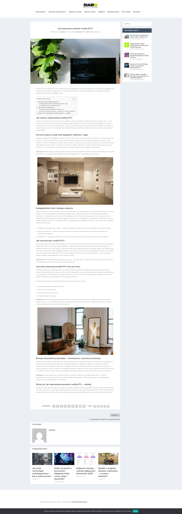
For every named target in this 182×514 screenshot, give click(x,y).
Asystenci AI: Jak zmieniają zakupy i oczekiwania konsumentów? (138, 65)
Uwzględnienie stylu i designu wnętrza (50, 105)
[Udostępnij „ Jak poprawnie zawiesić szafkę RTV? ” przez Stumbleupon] (76, 406)
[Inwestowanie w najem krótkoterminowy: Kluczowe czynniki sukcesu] (126, 45)
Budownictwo (113, 12)
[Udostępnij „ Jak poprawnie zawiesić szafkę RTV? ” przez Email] (80, 406)
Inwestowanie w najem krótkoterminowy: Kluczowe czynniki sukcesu (139, 45)
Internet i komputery (57, 12)
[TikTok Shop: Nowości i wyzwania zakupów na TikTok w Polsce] (126, 55)
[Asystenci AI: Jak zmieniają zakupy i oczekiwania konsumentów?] (126, 65)
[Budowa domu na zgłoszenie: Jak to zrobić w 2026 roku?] (126, 36)
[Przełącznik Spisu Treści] (73, 99)
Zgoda (135, 511)
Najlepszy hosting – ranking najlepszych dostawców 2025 (85, 471)
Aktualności (41, 12)
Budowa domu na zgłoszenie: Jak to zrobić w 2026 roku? (139, 36)
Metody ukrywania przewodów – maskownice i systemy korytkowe (58, 111)
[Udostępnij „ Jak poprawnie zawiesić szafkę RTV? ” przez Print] (84, 406)
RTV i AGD (126, 12)
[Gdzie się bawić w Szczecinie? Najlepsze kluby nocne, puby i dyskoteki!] (64, 459)
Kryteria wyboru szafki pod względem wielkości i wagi (53, 103)
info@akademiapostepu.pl (79, 502)
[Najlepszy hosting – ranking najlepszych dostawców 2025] (86, 459)
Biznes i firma (89, 12)
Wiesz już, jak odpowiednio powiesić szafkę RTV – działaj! (54, 113)
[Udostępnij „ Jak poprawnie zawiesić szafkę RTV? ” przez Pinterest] (65, 406)
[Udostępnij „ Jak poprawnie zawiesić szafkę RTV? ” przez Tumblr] (61, 406)
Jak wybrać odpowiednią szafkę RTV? (48, 102)
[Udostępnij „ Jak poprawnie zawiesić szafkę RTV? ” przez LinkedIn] (69, 406)
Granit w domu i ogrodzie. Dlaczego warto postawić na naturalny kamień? (139, 76)
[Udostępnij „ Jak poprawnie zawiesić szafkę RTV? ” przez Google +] (58, 406)
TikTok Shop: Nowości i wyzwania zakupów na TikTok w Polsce (139, 55)
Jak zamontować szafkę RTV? (46, 107)
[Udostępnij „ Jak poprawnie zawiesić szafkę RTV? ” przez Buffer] (73, 406)
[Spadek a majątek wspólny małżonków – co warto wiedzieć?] (108, 459)
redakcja (62, 32)
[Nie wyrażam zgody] (179, 511)
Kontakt (136, 12)
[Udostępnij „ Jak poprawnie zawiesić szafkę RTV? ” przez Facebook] (54, 406)
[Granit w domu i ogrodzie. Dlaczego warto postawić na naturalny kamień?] (126, 75)
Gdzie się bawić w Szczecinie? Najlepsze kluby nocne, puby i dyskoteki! (62, 473)
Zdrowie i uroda (75, 12)
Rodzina (101, 12)
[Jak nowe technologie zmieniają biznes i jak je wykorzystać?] (42, 459)
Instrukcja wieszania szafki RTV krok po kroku (52, 109)
